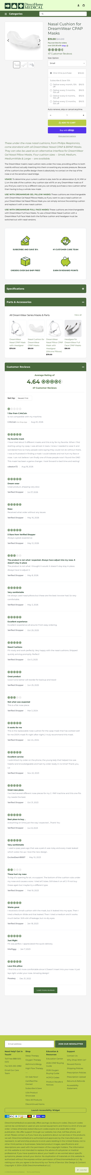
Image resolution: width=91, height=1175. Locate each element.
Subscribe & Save (33, 1088)
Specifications (45, 288)
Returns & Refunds (76, 1081)
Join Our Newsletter (70, 1044)
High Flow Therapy (34, 1068)
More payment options (67, 136)
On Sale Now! (31, 1077)
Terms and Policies (33, 1172)
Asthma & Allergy (33, 1064)
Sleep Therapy (32, 1056)
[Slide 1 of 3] (16, 65)
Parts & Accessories (45, 302)
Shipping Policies (75, 1068)
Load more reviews (46, 990)
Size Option (53, 58)
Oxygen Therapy (33, 1060)
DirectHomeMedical (17, 1172)
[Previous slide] (7, 41)
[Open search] (63, 14)
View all (78, 315)
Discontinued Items (34, 1104)
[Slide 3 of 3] (31, 65)
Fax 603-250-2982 (13, 1066)
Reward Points (74, 1064)
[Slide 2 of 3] (24, 65)
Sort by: (11, 398)
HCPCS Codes (52, 1077)
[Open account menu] (78, 5)
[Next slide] (40, 41)
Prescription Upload (76, 1077)
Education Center (54, 1059)
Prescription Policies (76, 1073)
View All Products (33, 1100)
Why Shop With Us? (76, 1060)
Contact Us (72, 1056)
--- (26, 1073)
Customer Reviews (45, 366)
